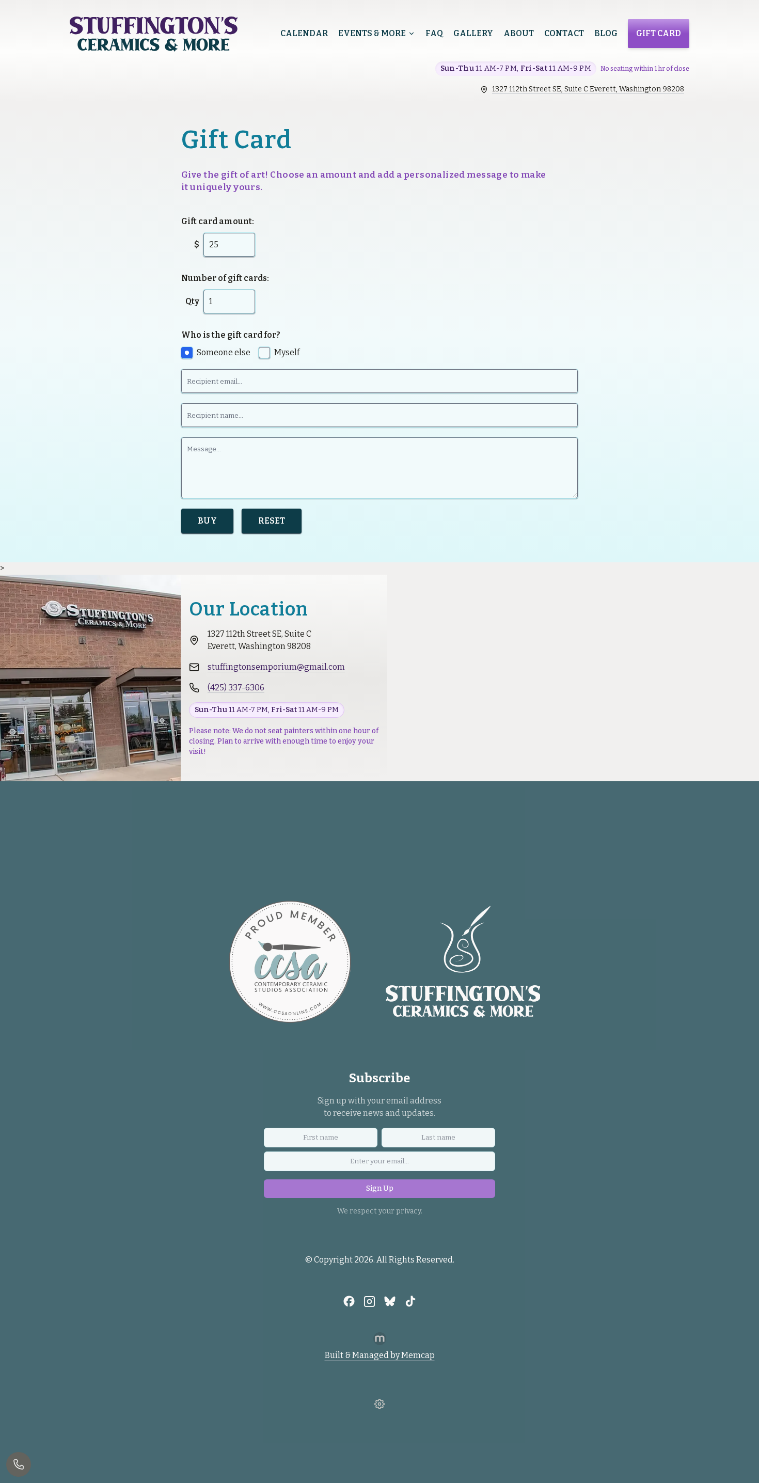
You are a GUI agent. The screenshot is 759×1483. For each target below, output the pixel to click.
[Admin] (379, 1404)
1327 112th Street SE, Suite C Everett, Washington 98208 (588, 89)
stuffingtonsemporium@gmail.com (276, 667)
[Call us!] (18, 1464)
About (518, 33)
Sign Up (379, 1188)
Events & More (372, 33)
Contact (564, 33)
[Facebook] (349, 1301)
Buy (207, 521)
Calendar (304, 33)
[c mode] (746, 1466)
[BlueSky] (390, 1301)
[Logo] (154, 34)
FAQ (434, 33)
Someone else (223, 352)
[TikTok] (410, 1301)
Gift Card (658, 33)
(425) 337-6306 (236, 687)
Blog (606, 33)
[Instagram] (369, 1301)
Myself (286, 352)
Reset (271, 521)
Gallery (473, 33)
